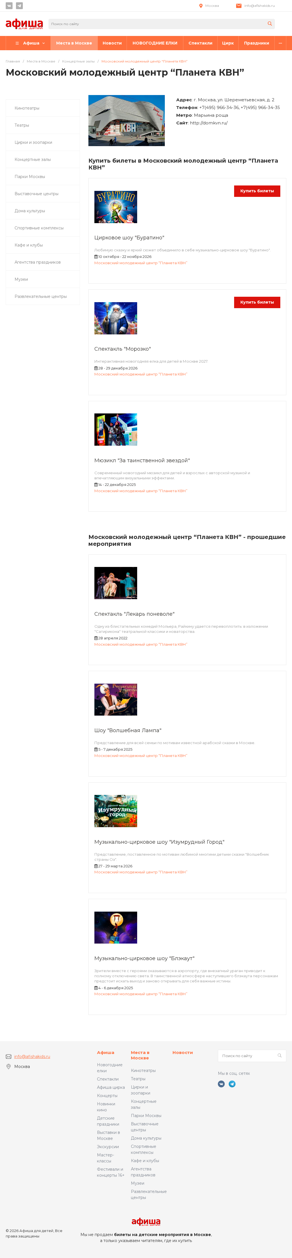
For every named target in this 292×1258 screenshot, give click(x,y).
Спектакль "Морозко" (122, 349)
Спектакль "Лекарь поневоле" (134, 614)
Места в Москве (140, 1055)
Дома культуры (146, 1138)
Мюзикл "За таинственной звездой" (142, 460)
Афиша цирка (111, 1087)
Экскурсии (108, 1146)
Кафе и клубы (145, 1160)
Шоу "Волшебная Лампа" (127, 730)
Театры (138, 1078)
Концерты (107, 1095)
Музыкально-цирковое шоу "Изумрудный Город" (159, 842)
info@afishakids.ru (259, 5)
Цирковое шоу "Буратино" (129, 238)
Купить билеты (257, 190)
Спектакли (108, 1079)
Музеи (137, 1183)
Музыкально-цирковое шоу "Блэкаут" (144, 958)
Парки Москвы (146, 1115)
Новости (183, 1052)
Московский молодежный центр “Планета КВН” (140, 263)
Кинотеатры (143, 1070)
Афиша (105, 1052)
